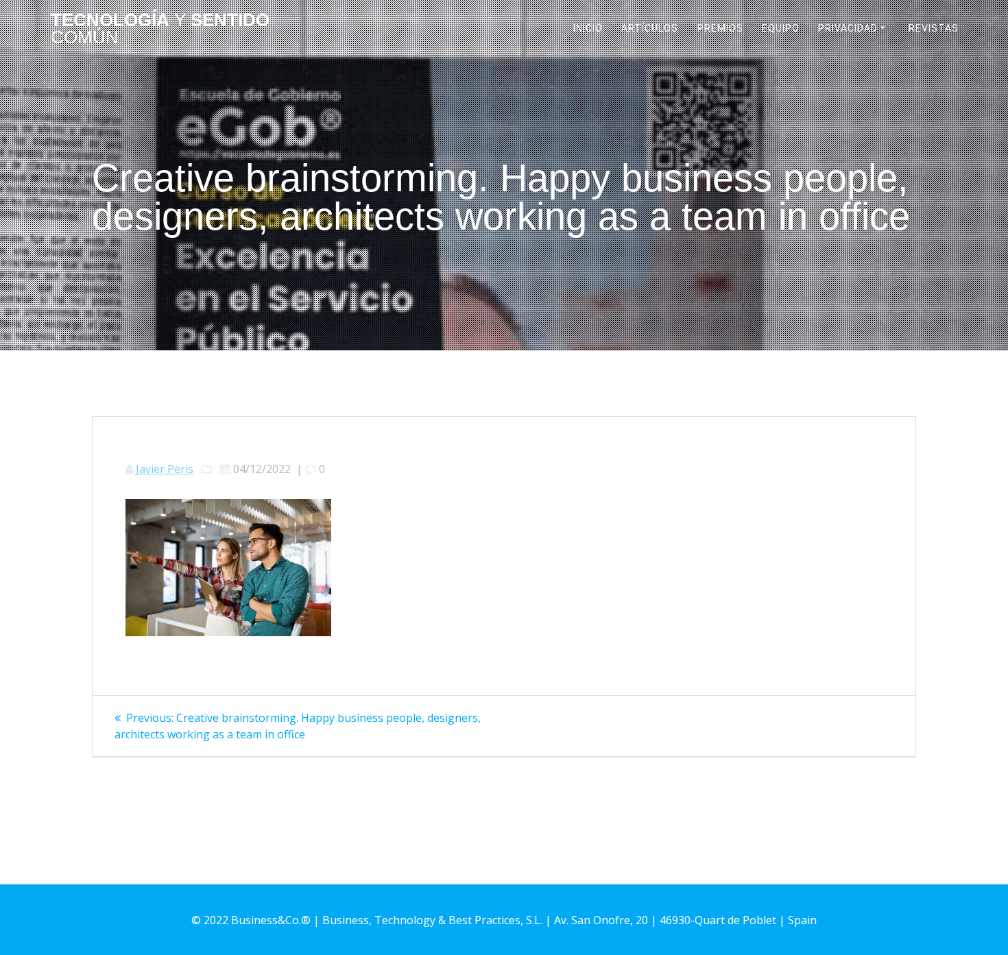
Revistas (934, 28)
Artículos (649, 28)
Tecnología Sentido (160, 29)
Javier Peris (164, 468)
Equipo (781, 28)
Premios (720, 28)
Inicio (588, 28)
